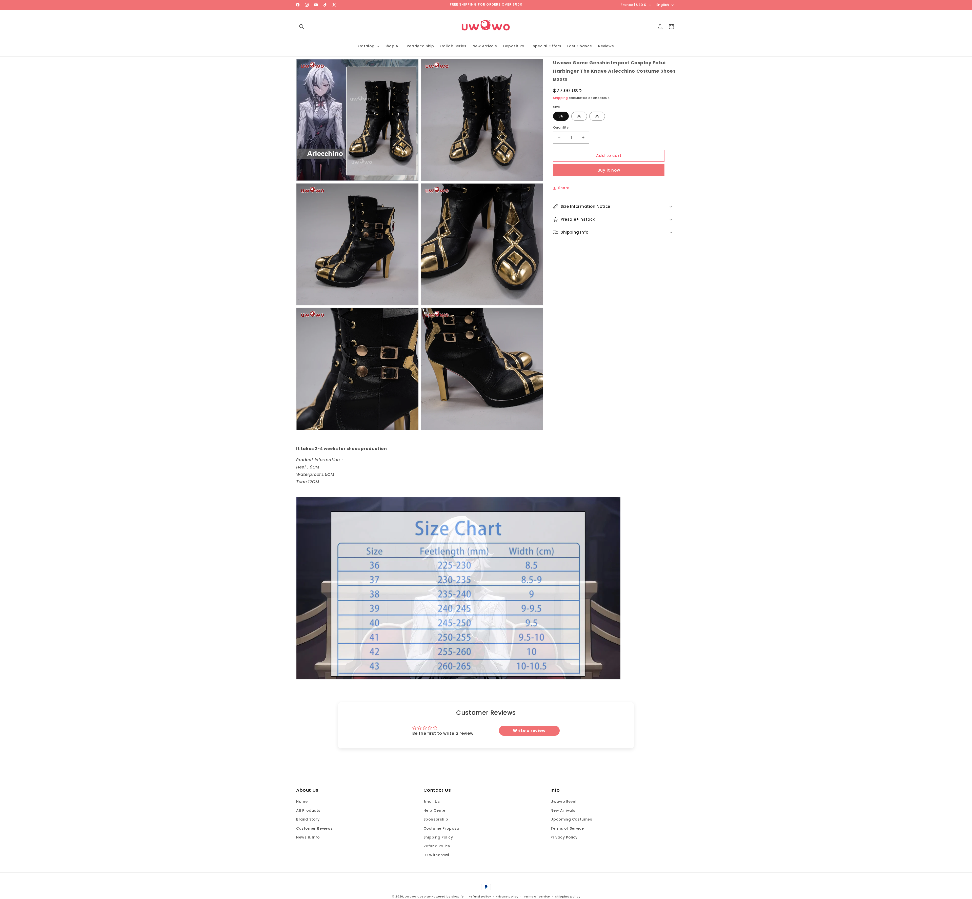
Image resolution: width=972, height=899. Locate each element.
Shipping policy (567, 896)
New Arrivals (563, 810)
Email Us (431, 801)
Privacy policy (507, 896)
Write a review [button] (529, 730)
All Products (308, 810)
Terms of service (536, 896)
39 (597, 116)
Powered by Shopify (448, 896)
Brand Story (308, 819)
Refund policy (480, 896)
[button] (301, 26)
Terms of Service (567, 828)
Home (302, 801)
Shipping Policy (438, 837)
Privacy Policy (564, 837)
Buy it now (609, 170)
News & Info (308, 837)
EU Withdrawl (436, 854)
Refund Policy (436, 846)
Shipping (560, 98)
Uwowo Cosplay (418, 896)
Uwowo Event (564, 801)
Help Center (435, 810)
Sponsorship (435, 819)
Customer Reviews (314, 828)
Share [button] (564, 187)
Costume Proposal (442, 828)
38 (579, 116)
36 (560, 116)
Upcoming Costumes (571, 819)
